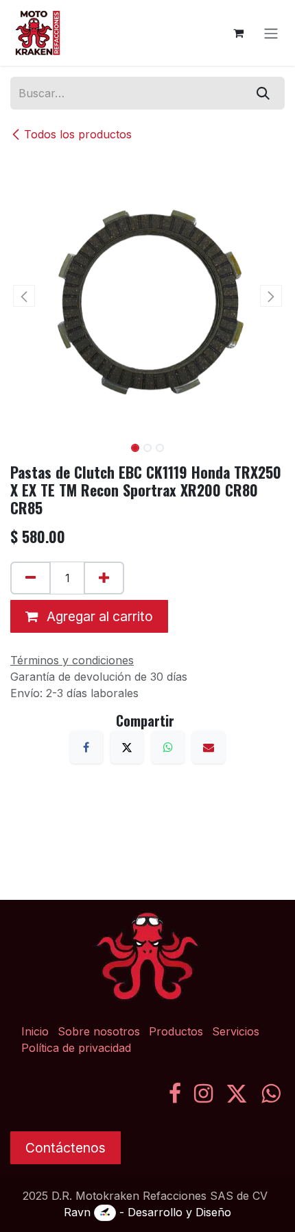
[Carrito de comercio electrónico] (238, 33)
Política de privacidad (76, 1048)
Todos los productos (78, 134)
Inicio (35, 1031)
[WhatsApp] (168, 747)
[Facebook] (86, 747)
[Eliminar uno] (30, 578)
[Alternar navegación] (271, 32)
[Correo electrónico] (208, 747)
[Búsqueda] (263, 93)
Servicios (235, 1031)
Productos (176, 1031)
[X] (126, 747)
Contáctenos (65, 1148)
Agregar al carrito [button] (98, 616)
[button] (24, 296)
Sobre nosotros (99, 1031)
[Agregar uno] (104, 578)
